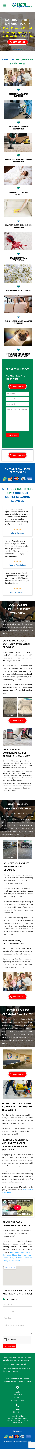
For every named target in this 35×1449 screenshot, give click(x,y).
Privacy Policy (13, 1445)
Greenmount (14, 1252)
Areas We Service (16, 1378)
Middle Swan (17, 1255)
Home (7, 1378)
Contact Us (21, 1381)
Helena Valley (8, 1258)
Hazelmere (28, 1258)
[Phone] (17, 1405)
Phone (17, 1409)
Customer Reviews (10, 1381)
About (29, 1381)
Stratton (29, 1252)
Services (26, 1378)
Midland (19, 1258)
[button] (4, 5)
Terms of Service (21, 1445)
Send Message (9, 1346)
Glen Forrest (15, 1261)
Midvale (22, 1252)
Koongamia (7, 1255)
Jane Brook (28, 1255)
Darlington (6, 1261)
